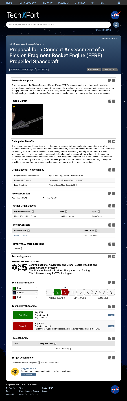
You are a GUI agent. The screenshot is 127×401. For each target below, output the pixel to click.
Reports (48, 3)
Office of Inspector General (29, 391)
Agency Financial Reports (28, 394)
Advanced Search (103, 30)
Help (102, 3)
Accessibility (10, 394)
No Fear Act (10, 388)
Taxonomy (64, 3)
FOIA (8, 391)
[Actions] (33, 211)
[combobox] (58, 25)
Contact (45, 391)
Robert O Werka (20, 235)
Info (109, 80)
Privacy (21, 388)
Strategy (80, 3)
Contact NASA (47, 388)
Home (9, 3)
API (92, 3)
